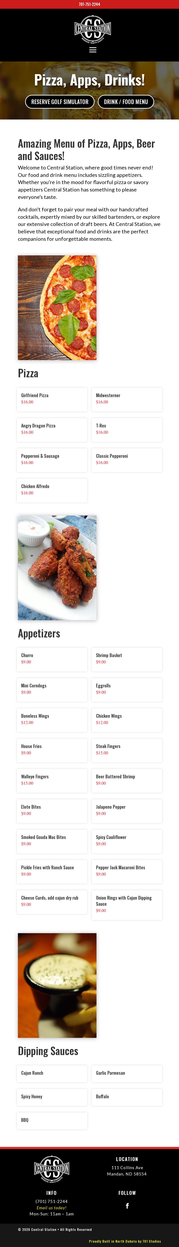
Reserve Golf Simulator (59, 101)
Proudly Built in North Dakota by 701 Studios (125, 1241)
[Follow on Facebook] (127, 1206)
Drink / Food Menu (126, 101)
